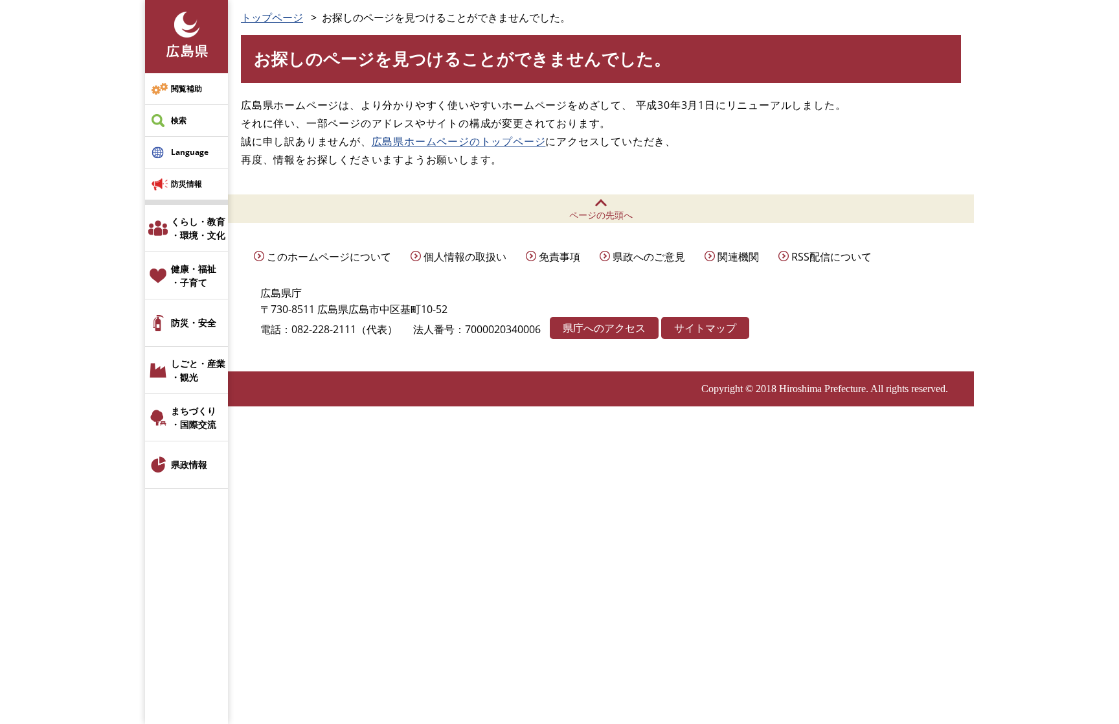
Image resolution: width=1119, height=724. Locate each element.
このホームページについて (329, 257)
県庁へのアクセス (604, 328)
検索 (178, 120)
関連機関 (738, 257)
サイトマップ (705, 328)
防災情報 (186, 183)
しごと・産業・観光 (198, 370)
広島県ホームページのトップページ (459, 141)
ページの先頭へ (601, 215)
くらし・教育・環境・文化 (198, 228)
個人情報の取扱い (465, 257)
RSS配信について (831, 257)
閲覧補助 (186, 88)
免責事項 (559, 257)
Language (190, 152)
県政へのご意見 (649, 257)
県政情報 (189, 464)
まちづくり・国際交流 (193, 417)
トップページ (272, 17)
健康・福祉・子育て (193, 275)
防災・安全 (193, 322)
